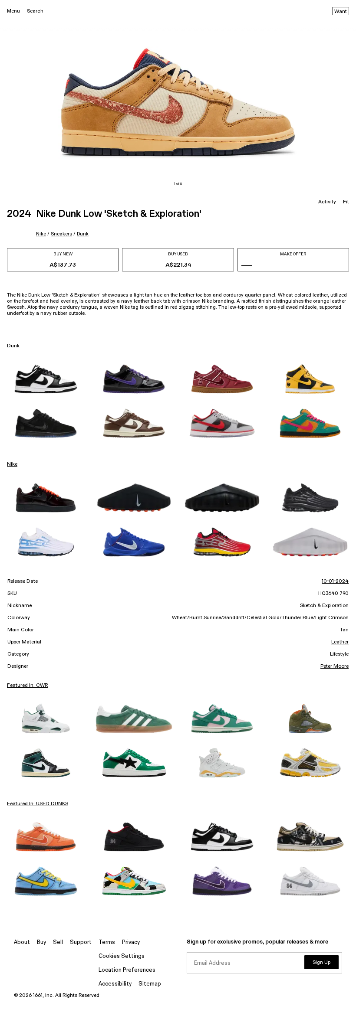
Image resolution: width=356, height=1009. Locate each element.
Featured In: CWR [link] (27, 685)
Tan (344, 630)
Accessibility (115, 984)
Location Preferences (127, 970)
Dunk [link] (13, 346)
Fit (346, 202)
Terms (107, 942)
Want (340, 11)
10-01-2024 (335, 581)
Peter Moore (334, 666)
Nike (41, 234)
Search (35, 11)
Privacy (131, 942)
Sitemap (149, 984)
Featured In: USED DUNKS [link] (37, 804)
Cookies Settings (122, 956)
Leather (340, 642)
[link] (46, 379)
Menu (13, 11)
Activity (327, 202)
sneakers (61, 234)
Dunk (83, 234)
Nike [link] (12, 464)
